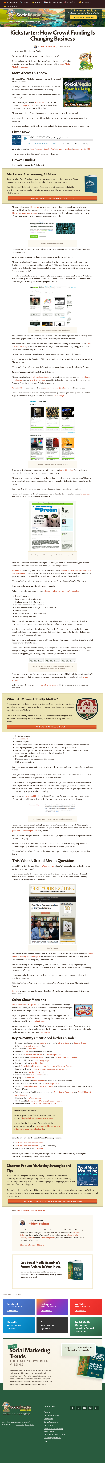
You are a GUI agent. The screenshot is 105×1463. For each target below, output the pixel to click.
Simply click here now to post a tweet (37, 1118)
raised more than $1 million (55, 388)
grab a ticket (44, 1032)
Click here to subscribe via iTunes (29, 1142)
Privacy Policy (29, 1425)
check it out (40, 1021)
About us (47, 1412)
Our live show (48, 1425)
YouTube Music (57, 149)
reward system (36, 1074)
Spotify (47, 149)
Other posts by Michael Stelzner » (33, 1245)
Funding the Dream (27, 105)
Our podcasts (48, 1419)
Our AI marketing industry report (55, 1434)
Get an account (21, 738)
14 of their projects (37, 380)
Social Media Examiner (24, 14)
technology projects (43, 1060)
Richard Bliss (40, 102)
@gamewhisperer (81, 1043)
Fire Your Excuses (46, 866)
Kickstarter (34, 207)
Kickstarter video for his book (53, 1066)
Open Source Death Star (63, 1092)
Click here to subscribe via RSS (28, 1145)
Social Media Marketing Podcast (31, 1211)
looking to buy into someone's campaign (62, 591)
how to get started (35, 1072)
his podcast (85, 494)
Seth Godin (17, 570)
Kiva (26, 1051)
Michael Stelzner (39, 1223)
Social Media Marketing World (24, 1004)
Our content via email (51, 1415)
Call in (15, 991)
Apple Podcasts (36, 149)
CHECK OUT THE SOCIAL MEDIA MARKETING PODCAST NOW (52, 1201)
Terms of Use (20, 1425)
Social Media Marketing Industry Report (44, 1101)
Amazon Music (79, 149)
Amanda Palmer (18, 388)
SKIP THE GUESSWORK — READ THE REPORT (52, 198)
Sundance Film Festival (33, 1054)
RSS (88, 149)
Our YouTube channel (51, 1422)
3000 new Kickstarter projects (24, 830)
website (43, 1043)
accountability (31, 796)
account (30, 1077)
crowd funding (66, 470)
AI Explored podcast (47, 1238)
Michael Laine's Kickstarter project (38, 1086)
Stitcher (40, 1148)
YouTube (68, 149)
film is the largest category (41, 377)
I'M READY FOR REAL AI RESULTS (52, 727)
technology (59, 395)
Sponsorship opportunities (52, 1438)
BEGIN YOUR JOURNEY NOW (83, 17)
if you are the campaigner (47, 685)
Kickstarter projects (53, 1054)
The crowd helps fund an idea (24, 213)
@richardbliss (63, 1043)
